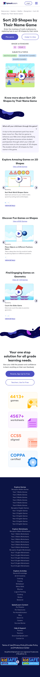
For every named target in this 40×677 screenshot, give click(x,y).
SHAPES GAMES (19, 59)
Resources (5, 11)
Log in (28, 3)
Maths (19, 11)
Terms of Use (7, 645)
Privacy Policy (19, 645)
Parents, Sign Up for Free (20, 374)
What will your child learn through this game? (20, 126)
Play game (10, 37)
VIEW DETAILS (10, 205)
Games (13, 11)
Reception (27, 11)
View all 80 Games (20, 221)
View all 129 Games (20, 280)
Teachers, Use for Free (20, 382)
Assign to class (30, 37)
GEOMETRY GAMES (27, 56)
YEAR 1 (22, 47)
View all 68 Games (20, 167)
